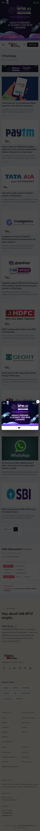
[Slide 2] (21, 427)
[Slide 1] (19, 427)
